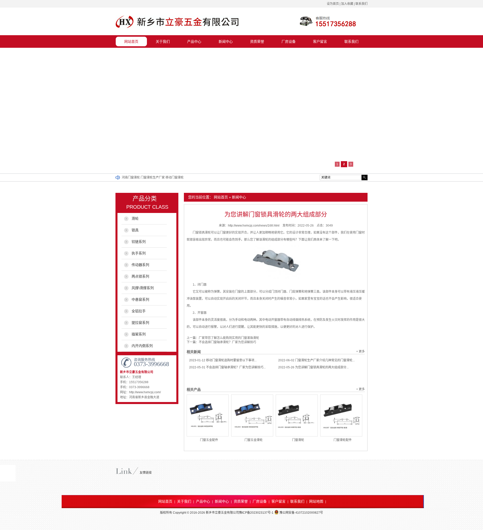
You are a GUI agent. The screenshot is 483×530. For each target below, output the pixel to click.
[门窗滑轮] (297, 415)
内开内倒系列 (142, 346)
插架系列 (139, 334)
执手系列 (139, 253)
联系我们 (361, 4)
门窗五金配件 (209, 440)
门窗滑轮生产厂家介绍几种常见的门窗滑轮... (316, 360)
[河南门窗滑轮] (177, 28)
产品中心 (194, 41)
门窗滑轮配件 (343, 440)
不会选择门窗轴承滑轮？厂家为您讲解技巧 (227, 342)
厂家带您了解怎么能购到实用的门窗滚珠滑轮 (229, 338)
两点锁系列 (140, 276)
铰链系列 (139, 242)
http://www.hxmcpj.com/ (145, 392)
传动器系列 (140, 265)
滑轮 (135, 218)
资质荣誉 (257, 41)
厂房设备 (288, 41)
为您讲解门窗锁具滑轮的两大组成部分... (313, 367)
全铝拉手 (139, 311)
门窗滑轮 (298, 440)
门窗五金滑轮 (254, 440)
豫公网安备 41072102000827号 (301, 512)
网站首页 (131, 41)
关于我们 (163, 41)
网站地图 (316, 501)
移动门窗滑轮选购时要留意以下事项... (223, 360)
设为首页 (333, 4)
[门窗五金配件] (208, 415)
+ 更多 (360, 351)
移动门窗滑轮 (175, 177)
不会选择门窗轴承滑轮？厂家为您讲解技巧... (227, 367)
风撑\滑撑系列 (143, 288)
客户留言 (320, 41)
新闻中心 (226, 41)
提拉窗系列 (140, 323)
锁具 (135, 230)
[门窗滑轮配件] (341, 415)
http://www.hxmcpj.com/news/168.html (253, 225)
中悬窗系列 (140, 299)
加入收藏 (347, 4)
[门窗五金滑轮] (252, 415)
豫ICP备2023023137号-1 (256, 512)
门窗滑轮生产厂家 (153, 177)
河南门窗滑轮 (131, 177)
